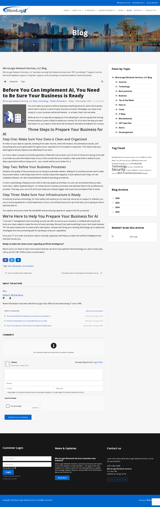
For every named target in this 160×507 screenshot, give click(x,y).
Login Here (98, 362)
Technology (43, 101)
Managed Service (117, 157)
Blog (129, 10)
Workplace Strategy (118, 164)
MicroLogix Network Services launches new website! (75, 459)
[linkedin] (120, 479)
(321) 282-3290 (153, 3)
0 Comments (98, 101)
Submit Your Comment (18, 417)
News (120, 10)
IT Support (128, 170)
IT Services (90, 10)
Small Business (126, 160)
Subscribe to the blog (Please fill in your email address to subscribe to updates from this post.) (45, 392)
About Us (76, 10)
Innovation (28, 266)
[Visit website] (4, 298)
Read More (62, 478)
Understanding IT (107, 10)
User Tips (128, 164)
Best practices (125, 91)
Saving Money (138, 167)
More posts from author (94, 311)
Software (135, 170)
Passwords (147, 170)
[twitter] (114, 479)
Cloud (121, 109)
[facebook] (109, 479)
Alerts (122, 127)
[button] (102, 81)
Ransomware (126, 157)
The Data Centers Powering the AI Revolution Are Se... (80, 273)
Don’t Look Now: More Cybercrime (20, 273)
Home (66, 10)
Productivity (136, 163)
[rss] (125, 479)
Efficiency (135, 160)
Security (123, 82)
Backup (145, 173)
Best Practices (125, 173)
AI (10, 266)
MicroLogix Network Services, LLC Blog (20, 101)
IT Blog (122, 114)
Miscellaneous (125, 118)
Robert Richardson (58, 101)
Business (18, 266)
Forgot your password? (11, 476)
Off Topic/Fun (125, 123)
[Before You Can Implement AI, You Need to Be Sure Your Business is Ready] (14, 116)
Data (143, 157)
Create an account (10, 479)
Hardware (130, 167)
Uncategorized (126, 132)
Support (137, 10)
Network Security (135, 157)
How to (122, 105)
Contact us (150, 10)
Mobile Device (143, 160)
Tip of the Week (126, 100)
